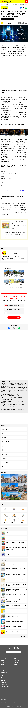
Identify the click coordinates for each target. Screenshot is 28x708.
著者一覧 (3, 680)
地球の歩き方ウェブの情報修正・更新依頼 (10, 395)
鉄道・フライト (14, 522)
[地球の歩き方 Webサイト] (6, 1)
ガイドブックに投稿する (18, 693)
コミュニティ (3, 682)
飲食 (5, 510)
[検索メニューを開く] (23, 2)
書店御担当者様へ (4, 693)
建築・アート (14, 510)
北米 (5, 433)
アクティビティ (5, 522)
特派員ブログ (4, 672)
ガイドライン (16, 691)
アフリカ (6, 462)
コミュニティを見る (14, 317)
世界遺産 (14, 516)
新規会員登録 (4, 684)
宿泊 (23, 510)
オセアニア (6, 441)
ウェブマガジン (12, 4)
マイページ (18, 684)
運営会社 (2, 690)
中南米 (5, 437)
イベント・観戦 (5, 516)
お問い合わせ (16, 695)
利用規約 (2, 691)
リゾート (6, 450)
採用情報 (2, 695)
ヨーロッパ (6, 429)
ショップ (22, 522)
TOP (2, 4)
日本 (4, 4)
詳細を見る (22, 236)
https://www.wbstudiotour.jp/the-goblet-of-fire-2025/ (13, 190)
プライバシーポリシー (18, 690)
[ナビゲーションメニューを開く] (26, 1)
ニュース (3, 677)
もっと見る (23, 636)
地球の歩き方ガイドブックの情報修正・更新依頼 (12, 397)
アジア (5, 454)
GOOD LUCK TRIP (5, 686)
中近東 (5, 458)
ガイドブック (4, 675)
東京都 (7, 4)
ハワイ (5, 445)
